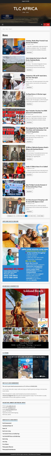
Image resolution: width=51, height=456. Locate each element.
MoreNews (31, 454)
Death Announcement (6, 423)
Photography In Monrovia (7, 447)
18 (31, 215)
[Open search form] (41, 24)
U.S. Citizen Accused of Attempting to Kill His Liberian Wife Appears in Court (13, 205)
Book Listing (5, 439)
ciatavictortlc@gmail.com (11, 409)
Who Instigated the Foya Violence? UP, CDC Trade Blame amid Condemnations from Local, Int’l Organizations (13, 135)
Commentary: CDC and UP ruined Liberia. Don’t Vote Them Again (13, 81)
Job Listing (4, 441)
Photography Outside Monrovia (8, 449)
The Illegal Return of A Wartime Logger (13, 99)
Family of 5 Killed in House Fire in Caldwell (13, 170)
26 (38, 215)
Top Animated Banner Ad (7, 425)
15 (23, 215)
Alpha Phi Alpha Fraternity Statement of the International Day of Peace (13, 188)
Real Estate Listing (6, 431)
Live (48, 24)
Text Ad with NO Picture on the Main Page (11, 436)
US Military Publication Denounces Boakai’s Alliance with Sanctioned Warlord (13, 153)
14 (20, 215)
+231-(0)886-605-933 (11, 406)
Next (42, 215)
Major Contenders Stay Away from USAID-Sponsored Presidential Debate (13, 116)
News (5, 53)
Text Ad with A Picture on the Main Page (10, 433)
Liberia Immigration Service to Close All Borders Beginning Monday (13, 64)
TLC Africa (26, 8)
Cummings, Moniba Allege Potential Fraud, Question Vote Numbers (13, 46)
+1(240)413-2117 (11, 407)
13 (18, 215)
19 (33, 215)
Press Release (5, 444)
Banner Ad (4, 428)
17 (28, 215)
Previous (10, 215)
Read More (30, 53)
